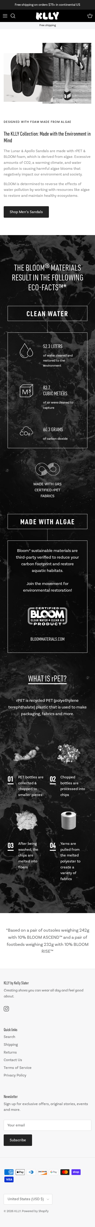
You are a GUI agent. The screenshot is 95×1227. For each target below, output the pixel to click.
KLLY (17, 1211)
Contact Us (13, 1060)
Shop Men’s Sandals (26, 212)
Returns (10, 1052)
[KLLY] (47, 16)
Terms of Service (18, 1067)
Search (9, 1037)
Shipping (11, 1044)
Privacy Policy (15, 1075)
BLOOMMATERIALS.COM (47, 639)
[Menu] (5, 16)
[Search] (15, 16)
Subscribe (18, 1140)
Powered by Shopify (35, 1211)
